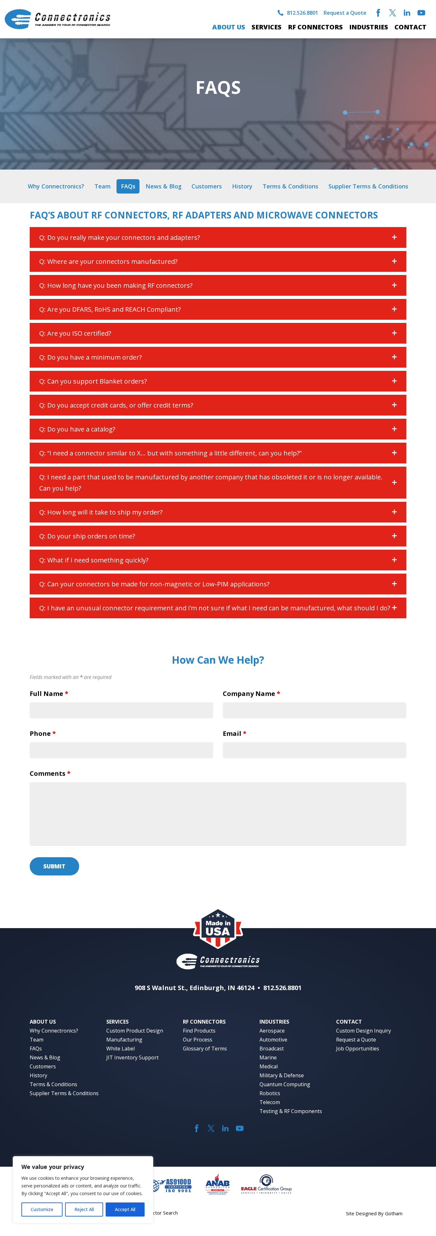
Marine (268, 1057)
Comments (50, 773)
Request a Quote (345, 12)
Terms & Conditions (290, 186)
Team (102, 186)
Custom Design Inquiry (363, 1030)
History (242, 186)
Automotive (273, 1039)
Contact (410, 27)
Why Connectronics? (56, 186)
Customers (207, 186)
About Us (228, 27)
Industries (368, 27)
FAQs (128, 186)
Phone (43, 733)
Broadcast (271, 1048)
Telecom (269, 1102)
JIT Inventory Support (132, 1057)
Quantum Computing (284, 1084)
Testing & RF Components (290, 1111)
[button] (218, 237)
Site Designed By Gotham (374, 1213)
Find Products (199, 1030)
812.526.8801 (302, 12)
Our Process (197, 1039)
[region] (83, 1189)
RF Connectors (315, 27)
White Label (120, 1048)
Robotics (269, 1093)
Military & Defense (281, 1075)
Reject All (84, 1209)
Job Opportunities (357, 1048)
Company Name (251, 693)
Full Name (49, 693)
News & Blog (164, 186)
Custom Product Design (134, 1030)
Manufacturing (124, 1039)
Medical (268, 1066)
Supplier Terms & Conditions (368, 186)
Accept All (125, 1209)
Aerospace (272, 1030)
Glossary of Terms (205, 1048)
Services (267, 27)
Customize (42, 1209)
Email (234, 733)
